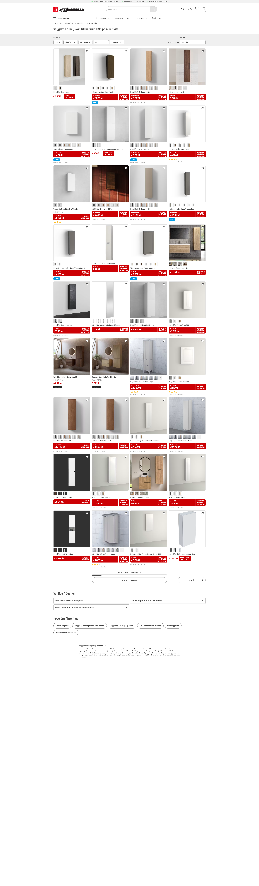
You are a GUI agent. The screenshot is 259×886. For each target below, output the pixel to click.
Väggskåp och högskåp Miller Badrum (89, 626)
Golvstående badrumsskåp (150, 626)
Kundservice (182, 11)
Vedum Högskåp (62, 626)
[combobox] (192, 580)
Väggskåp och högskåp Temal (122, 626)
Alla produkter (63, 18)
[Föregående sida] (181, 580)
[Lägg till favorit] (87, 51)
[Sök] (154, 9)
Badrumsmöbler (77, 23)
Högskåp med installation (66, 633)
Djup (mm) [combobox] (69, 42)
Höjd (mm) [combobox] (84, 42)
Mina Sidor (189, 11)
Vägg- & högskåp (91, 23)
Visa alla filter (117, 42)
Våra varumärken (141, 18)
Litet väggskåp (173, 626)
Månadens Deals (157, 18)
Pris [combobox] (56, 42)
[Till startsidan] (68, 9)
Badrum (67, 23)
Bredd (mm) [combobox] (100, 42)
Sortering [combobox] (185, 42)
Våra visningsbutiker (121, 18)
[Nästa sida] (202, 580)
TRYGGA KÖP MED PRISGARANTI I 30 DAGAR (106, 1)
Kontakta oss (104, 18)
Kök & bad (58, 23)
